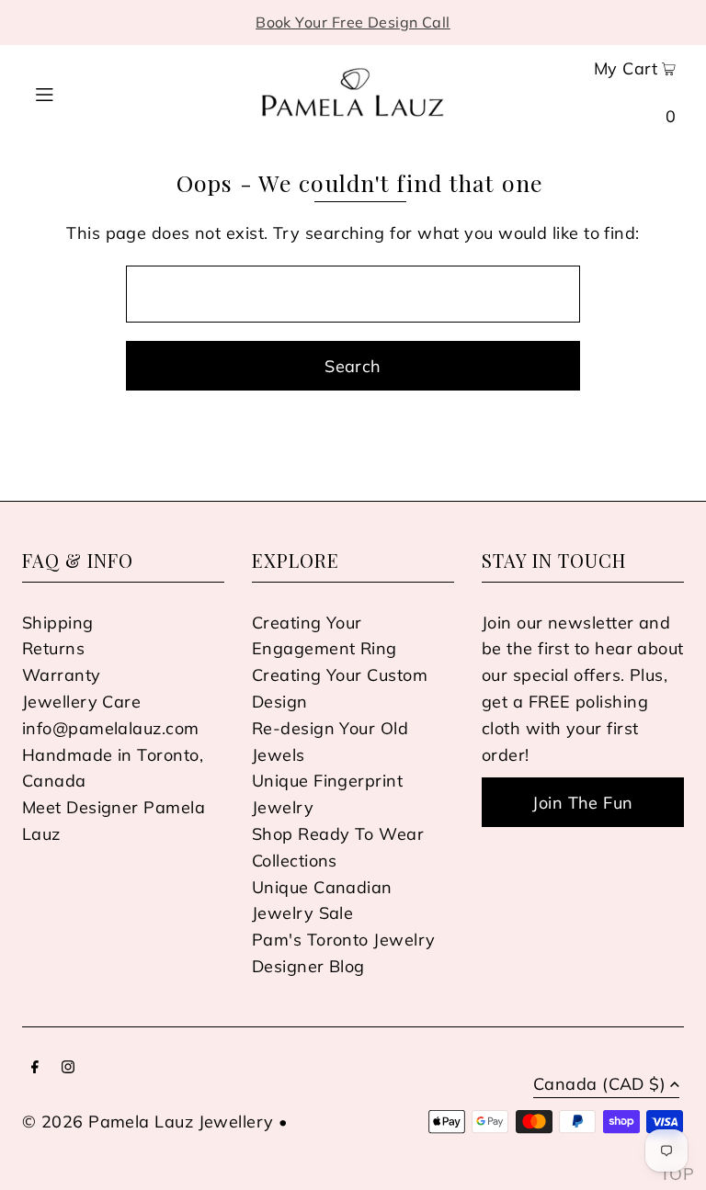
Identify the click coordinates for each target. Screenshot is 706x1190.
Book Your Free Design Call (353, 22)
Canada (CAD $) (599, 1085)
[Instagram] (68, 1068)
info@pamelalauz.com (110, 728)
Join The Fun (582, 802)
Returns (53, 648)
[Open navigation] (75, 92)
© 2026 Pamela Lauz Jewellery (148, 1121)
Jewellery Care (81, 701)
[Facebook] (35, 1068)
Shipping (58, 622)
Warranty (61, 675)
